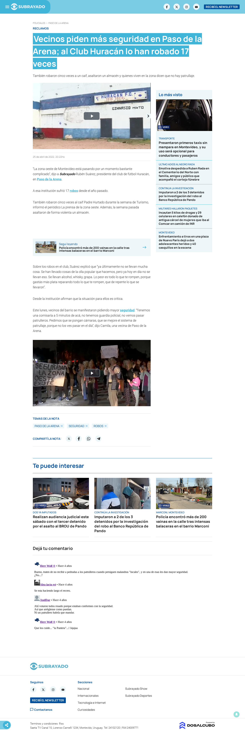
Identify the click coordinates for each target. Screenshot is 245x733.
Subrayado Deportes (138, 696)
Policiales (39, 23)
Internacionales (88, 696)
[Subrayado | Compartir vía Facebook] (79, 439)
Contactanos (43, 709)
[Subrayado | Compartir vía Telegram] (98, 439)
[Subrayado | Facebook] (166, 6)
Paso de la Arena (58, 23)
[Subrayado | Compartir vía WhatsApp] (88, 439)
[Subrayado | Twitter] (176, 6)
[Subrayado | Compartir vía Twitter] (69, 439)
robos (74, 191)
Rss (61, 723)
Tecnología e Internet (92, 703)
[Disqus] (122, 604)
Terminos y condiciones (44, 723)
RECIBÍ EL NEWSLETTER (222, 7)
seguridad (127, 310)
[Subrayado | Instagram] (186, 6)
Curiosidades (86, 710)
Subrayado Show (136, 689)
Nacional (83, 689)
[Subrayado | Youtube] (196, 6)
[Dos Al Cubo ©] (197, 728)
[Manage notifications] (236, 714)
